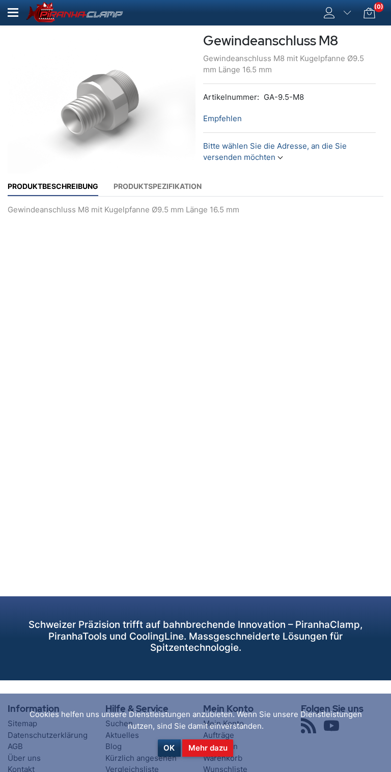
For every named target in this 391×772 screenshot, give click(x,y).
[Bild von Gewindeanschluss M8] (102, 102)
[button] (13, 12)
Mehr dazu (208, 748)
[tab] (53, 186)
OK (169, 748)
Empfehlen (222, 118)
